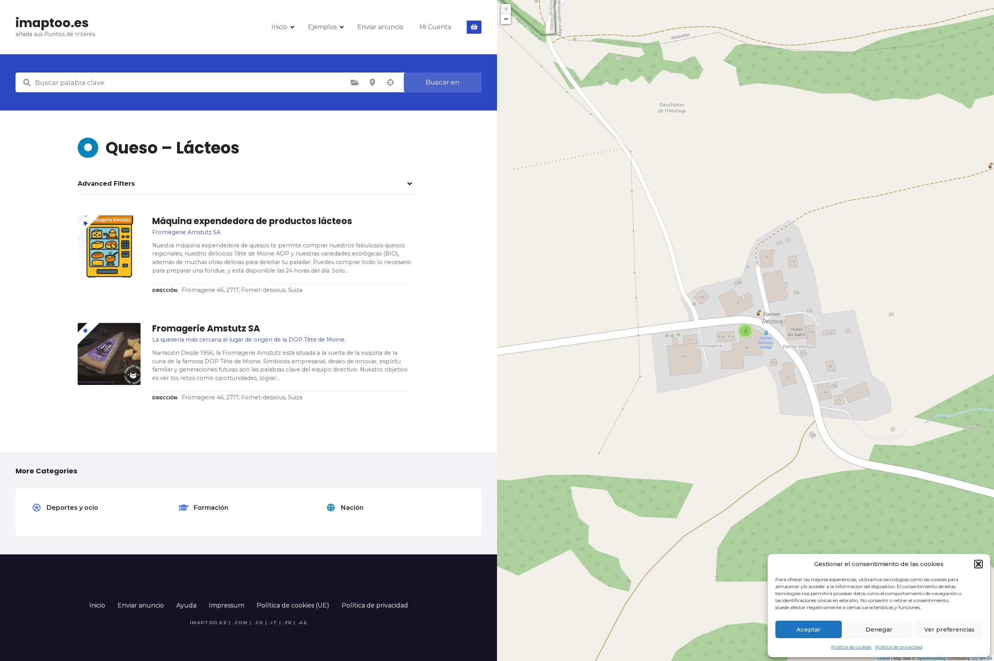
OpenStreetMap (931, 658)
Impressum (226, 605)
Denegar (879, 629)
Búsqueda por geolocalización (390, 82)
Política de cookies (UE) (293, 605)
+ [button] (506, 9)
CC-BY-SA (982, 658)
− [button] (506, 19)
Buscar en (443, 82)
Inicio (279, 27)
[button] (978, 564)
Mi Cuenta (435, 27)
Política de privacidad (899, 647)
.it (273, 622)
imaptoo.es (52, 22)
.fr (287, 622)
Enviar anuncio (380, 27)
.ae (303, 622)
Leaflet (883, 658)
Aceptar (808, 629)
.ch (259, 622)
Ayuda (186, 605)
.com (240, 622)
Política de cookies (851, 647)
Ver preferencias (949, 629)
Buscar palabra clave (27, 82)
